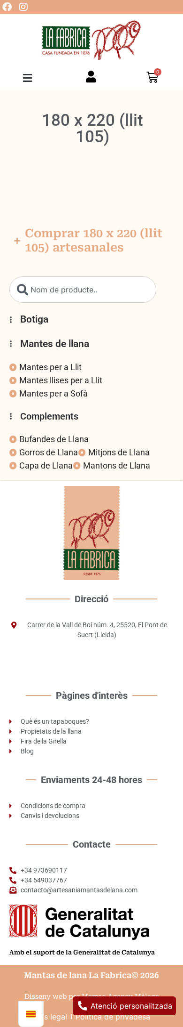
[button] (28, 78)
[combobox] (82, 289)
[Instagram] (23, 7)
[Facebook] (7, 7)
